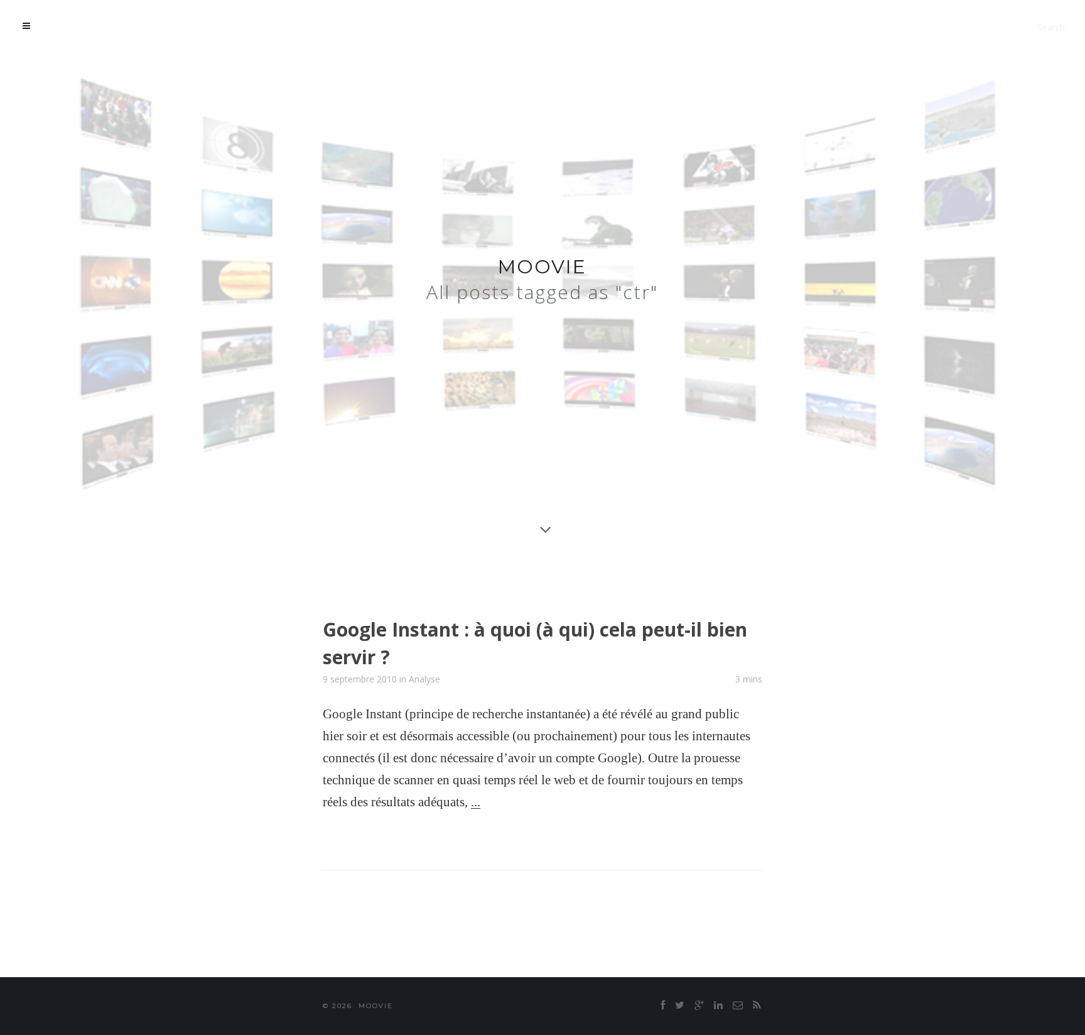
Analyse (424, 679)
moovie (542, 266)
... (475, 801)
